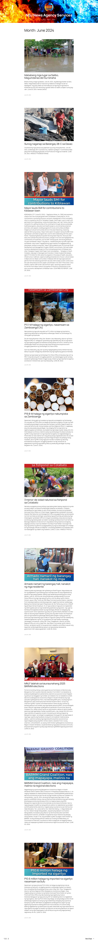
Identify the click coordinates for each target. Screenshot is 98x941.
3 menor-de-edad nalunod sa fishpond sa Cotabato (45, 501)
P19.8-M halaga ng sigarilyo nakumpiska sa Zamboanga (46, 415)
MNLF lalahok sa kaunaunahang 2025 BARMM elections (44, 685)
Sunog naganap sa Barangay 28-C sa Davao (48, 144)
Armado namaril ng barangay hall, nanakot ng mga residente (47, 585)
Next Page (89, 938)
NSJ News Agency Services (49, 15)
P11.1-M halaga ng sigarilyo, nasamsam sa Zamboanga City (46, 326)
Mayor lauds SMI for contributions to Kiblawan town (44, 209)
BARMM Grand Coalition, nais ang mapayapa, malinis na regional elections (49, 784)
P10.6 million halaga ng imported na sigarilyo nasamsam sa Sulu (48, 880)
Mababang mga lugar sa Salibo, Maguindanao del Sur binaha (41, 76)
